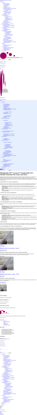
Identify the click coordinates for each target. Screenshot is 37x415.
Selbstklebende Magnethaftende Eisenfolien (10, 41)
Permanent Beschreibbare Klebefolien (9, 27)
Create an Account (2, 411)
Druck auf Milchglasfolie (9, 19)
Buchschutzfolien (7, 32)
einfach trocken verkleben (7, 22)
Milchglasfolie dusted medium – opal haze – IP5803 (9, 274)
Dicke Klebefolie (6, 5)
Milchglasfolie (6, 15)
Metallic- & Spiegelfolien (7, 38)
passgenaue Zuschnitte (7, 13)
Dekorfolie (5, 6)
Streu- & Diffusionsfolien (7, 154)
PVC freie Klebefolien (7, 4)
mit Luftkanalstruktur (8, 16)
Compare (3, 404)
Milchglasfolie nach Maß (8, 18)
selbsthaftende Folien (7, 42)
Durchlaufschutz (7, 124)
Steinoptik (5, 14)
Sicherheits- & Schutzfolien (7, 31)
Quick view (1, 244)
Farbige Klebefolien (6, 3)
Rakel (4, 44)
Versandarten (5, 324)
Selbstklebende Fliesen (7, 166)
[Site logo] (11, 58)
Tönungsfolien (6, 28)
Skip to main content (8, 0)
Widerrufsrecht (6, 323)
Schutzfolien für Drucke (8, 35)
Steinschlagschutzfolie (7, 29)
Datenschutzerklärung (7, 321)
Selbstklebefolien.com (2, 338)
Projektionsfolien (6, 39)
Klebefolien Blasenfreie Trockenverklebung (10, 8)
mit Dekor (6, 17)
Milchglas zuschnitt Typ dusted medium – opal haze (9, 248)
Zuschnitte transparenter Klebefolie (9, 47)
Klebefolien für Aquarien (7, 11)
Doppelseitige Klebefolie (7, 7)
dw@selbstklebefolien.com (3, 99)
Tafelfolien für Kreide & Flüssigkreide (9, 25)
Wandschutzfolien (8, 144)
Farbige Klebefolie (6, 49)
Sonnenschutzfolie (6, 21)
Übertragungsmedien (8, 37)
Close (1, 406)
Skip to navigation (2, 0)
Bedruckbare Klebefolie (7, 9)
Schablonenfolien (7, 150)
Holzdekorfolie (6, 10)
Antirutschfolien (7, 33)
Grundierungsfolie (6, 106)
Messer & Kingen (6, 397)
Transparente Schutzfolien (9, 34)
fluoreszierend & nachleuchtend (8, 40)
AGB (4, 322)
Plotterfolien (5, 36)
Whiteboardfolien (6, 26)
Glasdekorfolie (6, 20)
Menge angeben (2, 256)
